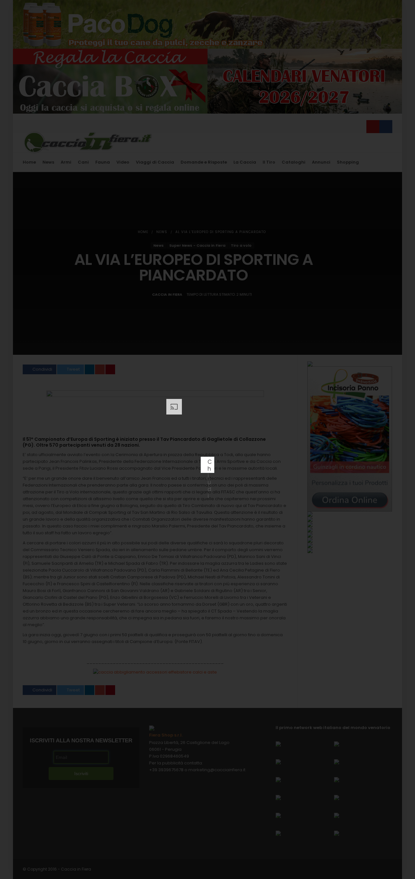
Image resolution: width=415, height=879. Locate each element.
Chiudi (210, 465)
